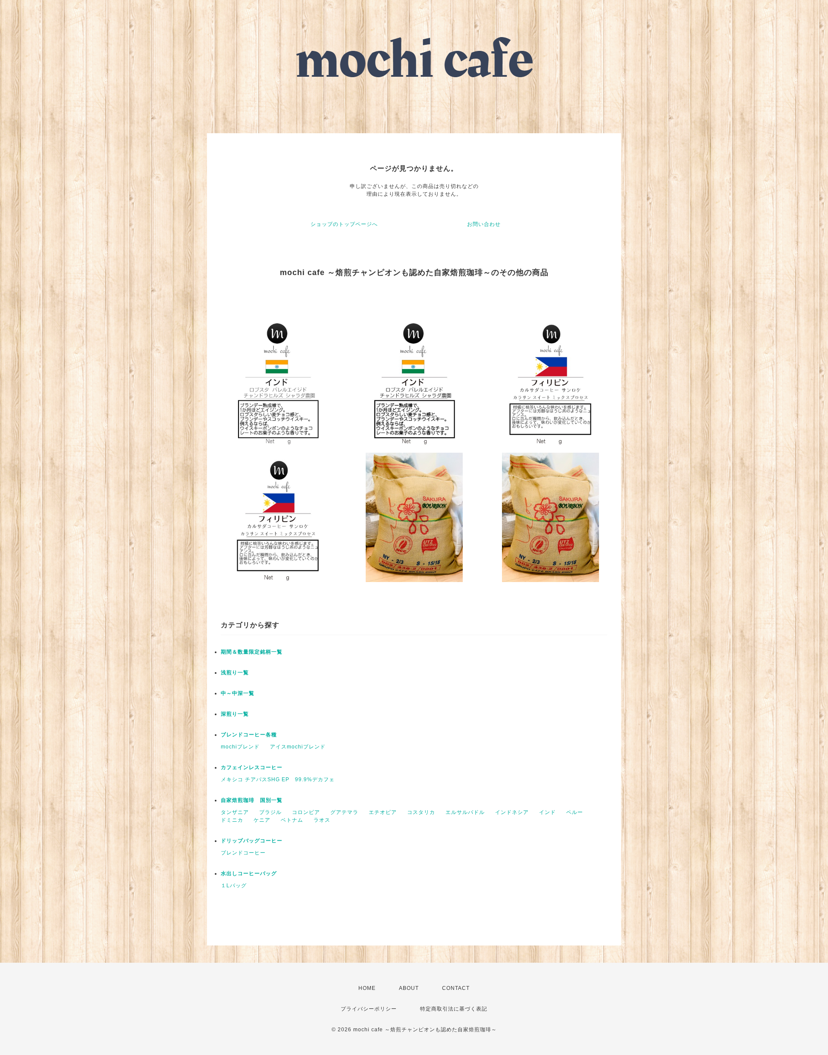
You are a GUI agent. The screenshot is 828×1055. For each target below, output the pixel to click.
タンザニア (235, 812)
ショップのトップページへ (344, 224)
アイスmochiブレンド (298, 747)
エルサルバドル (465, 812)
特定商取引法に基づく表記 (453, 1009)
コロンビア (306, 812)
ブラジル (270, 812)
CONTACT (456, 988)
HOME (367, 988)
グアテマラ (344, 812)
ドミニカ (232, 820)
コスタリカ (421, 812)
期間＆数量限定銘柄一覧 (251, 652)
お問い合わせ (484, 224)
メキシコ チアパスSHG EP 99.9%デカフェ (278, 779)
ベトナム (292, 820)
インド (547, 812)
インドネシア (512, 812)
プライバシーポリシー (369, 1009)
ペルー (574, 812)
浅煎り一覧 (235, 673)
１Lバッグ (234, 886)
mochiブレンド (240, 747)
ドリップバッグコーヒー (251, 841)
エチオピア (383, 812)
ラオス (322, 820)
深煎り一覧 (235, 714)
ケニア (262, 820)
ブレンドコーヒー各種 (249, 735)
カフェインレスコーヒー (251, 767)
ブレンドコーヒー (243, 853)
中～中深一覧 (237, 693)
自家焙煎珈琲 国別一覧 (251, 800)
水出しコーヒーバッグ (249, 873)
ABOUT (409, 988)
